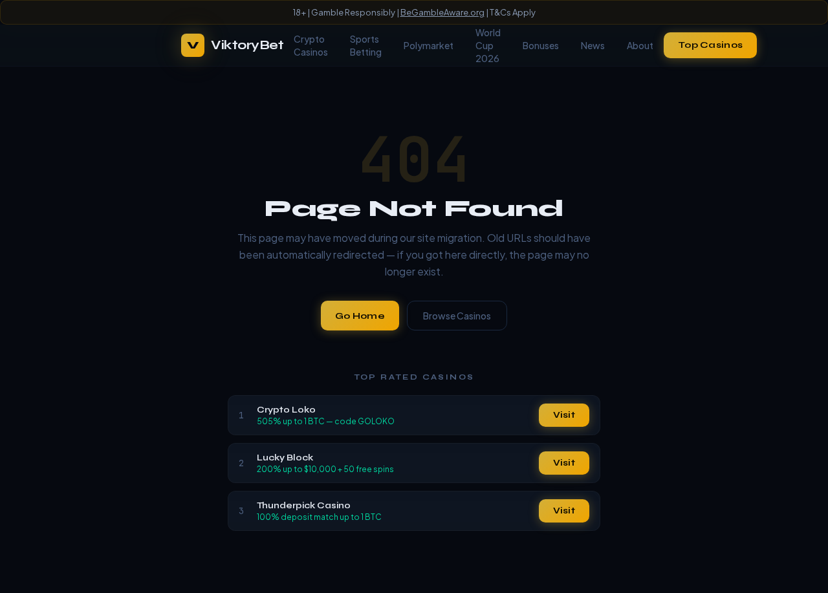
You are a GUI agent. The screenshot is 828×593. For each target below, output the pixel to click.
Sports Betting (366, 45)
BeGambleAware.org (442, 12)
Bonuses (541, 45)
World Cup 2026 (488, 45)
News (593, 45)
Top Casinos (710, 44)
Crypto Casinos (311, 45)
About (640, 45)
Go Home (360, 315)
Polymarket (428, 45)
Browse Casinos (457, 315)
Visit (564, 414)
